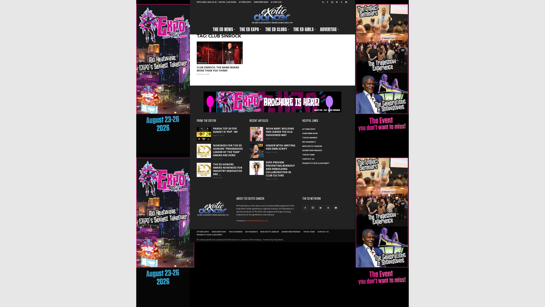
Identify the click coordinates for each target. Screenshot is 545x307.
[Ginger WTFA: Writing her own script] (257, 151)
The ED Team (308, 154)
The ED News (223, 29)
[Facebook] (327, 2)
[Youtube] (346, 2)
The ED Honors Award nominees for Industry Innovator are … (227, 169)
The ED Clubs (276, 29)
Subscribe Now (261, 2)
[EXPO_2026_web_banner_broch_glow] (272, 102)
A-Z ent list (276, 2)
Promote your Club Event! (315, 163)
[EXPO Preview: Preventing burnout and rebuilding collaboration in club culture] (257, 168)
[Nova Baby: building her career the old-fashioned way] (257, 134)
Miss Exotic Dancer (312, 146)
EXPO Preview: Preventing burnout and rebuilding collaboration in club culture (280, 169)
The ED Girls (303, 29)
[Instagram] (332, 2)
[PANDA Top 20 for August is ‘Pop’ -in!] (204, 134)
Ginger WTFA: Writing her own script (280, 147)
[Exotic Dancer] (272, 14)
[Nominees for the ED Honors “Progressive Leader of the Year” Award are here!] (204, 151)
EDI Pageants (309, 142)
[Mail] (337, 2)
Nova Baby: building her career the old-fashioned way (280, 132)
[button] (323, 2)
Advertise (328, 29)
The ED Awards (309, 137)
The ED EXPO (249, 29)
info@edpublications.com (257, 220)
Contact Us (308, 159)
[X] (341, 2)
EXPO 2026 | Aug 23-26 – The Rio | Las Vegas (216, 2)
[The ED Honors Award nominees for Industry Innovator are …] (204, 170)
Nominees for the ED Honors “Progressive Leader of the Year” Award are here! (228, 150)
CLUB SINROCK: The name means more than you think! (218, 69)
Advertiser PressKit (312, 150)
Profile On (202, 63)
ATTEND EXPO (245, 2)
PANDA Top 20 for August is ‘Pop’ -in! (225, 130)
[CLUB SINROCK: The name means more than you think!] (220, 53)
